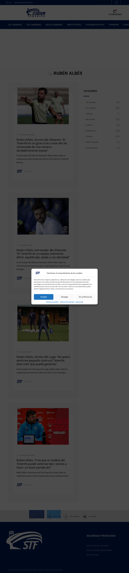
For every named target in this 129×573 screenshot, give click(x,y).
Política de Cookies (52, 301)
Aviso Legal (79, 301)
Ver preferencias (85, 297)
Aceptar (43, 297)
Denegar (64, 297)
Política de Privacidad (67, 301)
